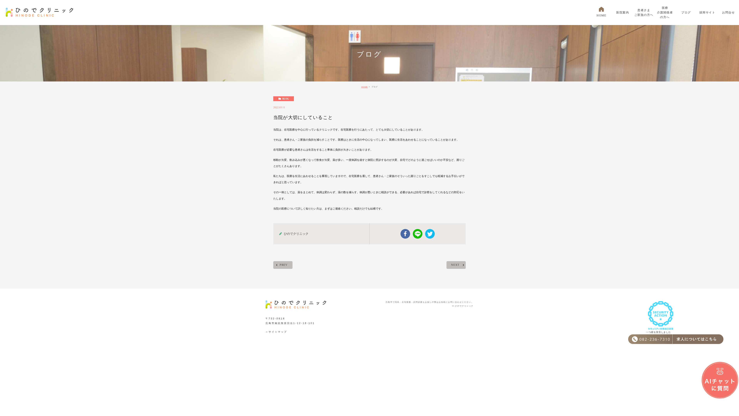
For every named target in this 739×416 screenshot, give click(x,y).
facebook (405, 234)
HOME (364, 87)
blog (285, 98)
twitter (430, 234)
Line (417, 234)
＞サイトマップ (276, 331)
